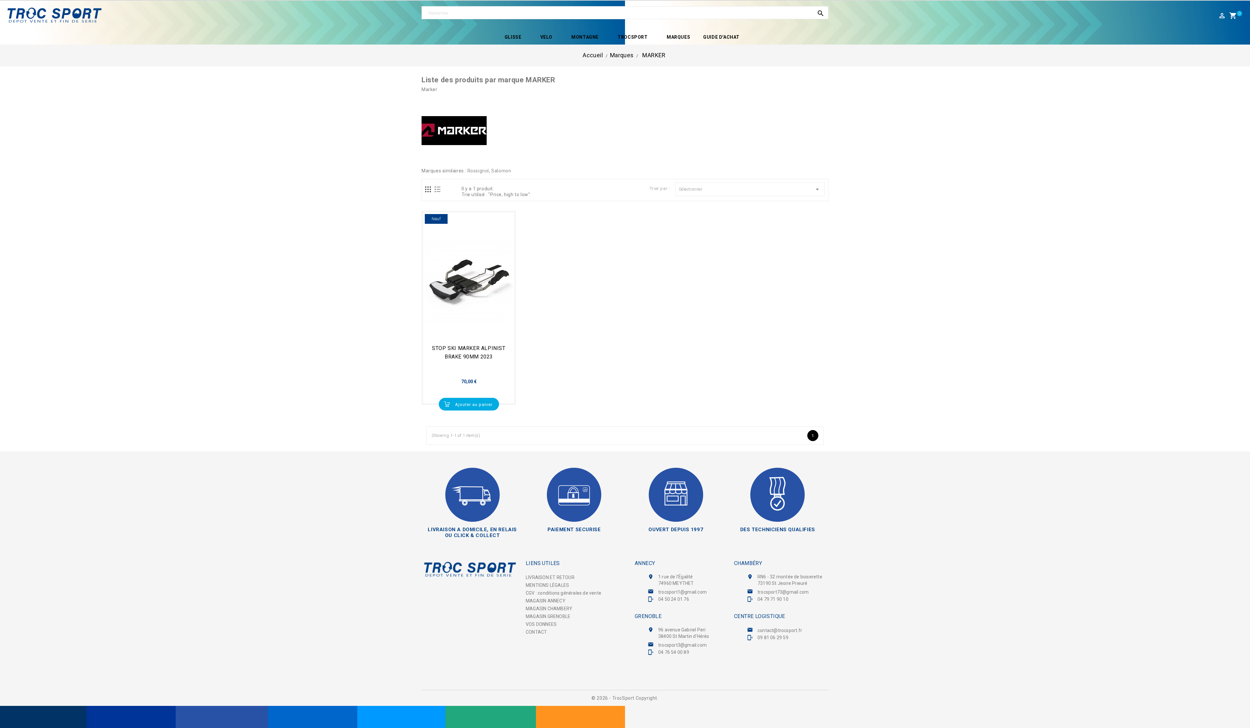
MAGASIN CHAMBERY (549, 608)
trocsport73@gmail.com (783, 592)
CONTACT (536, 632)
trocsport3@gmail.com (682, 645)
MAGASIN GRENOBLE (548, 616)
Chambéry (748, 563)
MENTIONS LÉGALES (547, 585)
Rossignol (478, 170)
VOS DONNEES (541, 624)
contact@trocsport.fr (779, 630)
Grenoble (648, 616)
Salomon (501, 170)
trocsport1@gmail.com (682, 592)
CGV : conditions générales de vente (563, 593)
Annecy (645, 563)
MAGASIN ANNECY (545, 600)
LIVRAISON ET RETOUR (550, 577)
